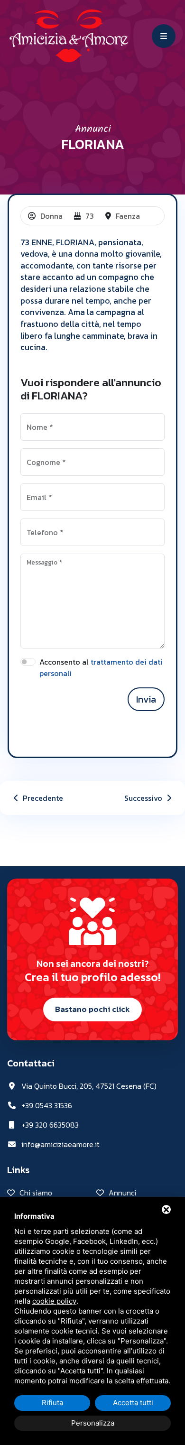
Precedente (42, 798)
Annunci (93, 129)
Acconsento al (101, 667)
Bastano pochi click (92, 1009)
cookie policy (54, 1301)
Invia (146, 699)
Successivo (144, 798)
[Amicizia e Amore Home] (68, 34)
